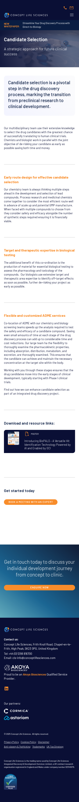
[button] (71, 14)
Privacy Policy (11, 741)
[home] (26, 15)
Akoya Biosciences (34, 674)
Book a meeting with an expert (31, 501)
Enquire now (39, 587)
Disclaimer (43, 741)
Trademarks (38, 746)
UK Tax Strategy (55, 746)
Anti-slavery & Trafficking (17, 746)
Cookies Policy (28, 741)
